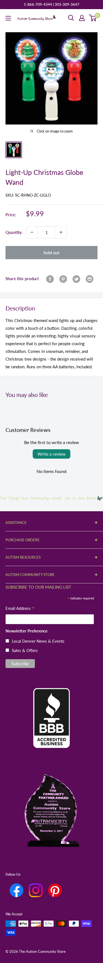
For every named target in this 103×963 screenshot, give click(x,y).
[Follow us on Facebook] (16, 890)
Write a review (51, 453)
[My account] (82, 18)
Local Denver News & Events (38, 641)
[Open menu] (8, 18)
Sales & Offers (25, 650)
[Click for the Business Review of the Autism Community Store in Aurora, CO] (51, 709)
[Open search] (71, 18)
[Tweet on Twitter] (76, 278)
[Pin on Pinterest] (63, 278)
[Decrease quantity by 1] (32, 232)
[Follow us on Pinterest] (55, 890)
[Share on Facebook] (50, 278)
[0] (93, 18)
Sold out (51, 252)
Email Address (20, 609)
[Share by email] (89, 278)
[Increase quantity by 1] (61, 232)
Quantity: (14, 232)
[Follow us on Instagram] (36, 890)
